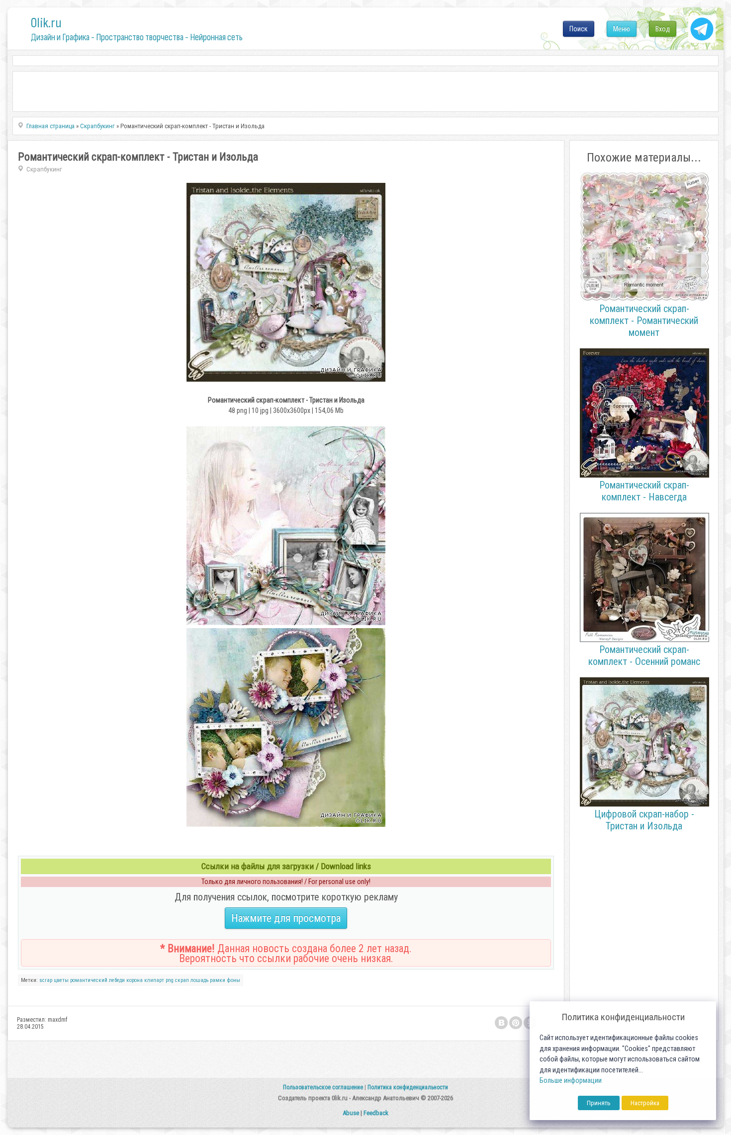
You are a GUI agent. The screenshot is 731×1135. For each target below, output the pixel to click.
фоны (233, 980)
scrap (45, 980)
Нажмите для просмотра (286, 918)
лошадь (199, 980)
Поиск (578, 29)
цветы (61, 980)
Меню (621, 29)
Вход (662, 29)
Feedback (376, 1113)
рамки (217, 980)
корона (134, 980)
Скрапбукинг (44, 169)
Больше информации (571, 1080)
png (170, 980)
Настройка (645, 1103)
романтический (88, 980)
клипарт (154, 980)
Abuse (351, 1113)
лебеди (117, 980)
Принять (599, 1103)
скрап (182, 980)
